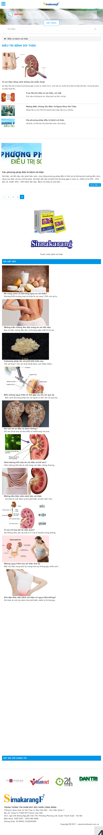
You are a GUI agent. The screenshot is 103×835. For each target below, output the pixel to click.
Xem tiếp (94, 185)
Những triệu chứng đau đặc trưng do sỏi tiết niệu (27, 327)
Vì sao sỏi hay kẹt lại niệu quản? (19, 530)
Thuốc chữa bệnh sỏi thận (51, 254)
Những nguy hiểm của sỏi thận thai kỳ (22, 564)
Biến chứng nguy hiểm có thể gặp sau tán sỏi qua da (29, 395)
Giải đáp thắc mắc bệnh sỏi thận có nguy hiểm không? (30, 597)
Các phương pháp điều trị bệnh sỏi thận (45, 120)
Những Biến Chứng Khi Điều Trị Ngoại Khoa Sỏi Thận (51, 106)
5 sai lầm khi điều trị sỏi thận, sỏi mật (43, 93)
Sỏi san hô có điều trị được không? (21, 428)
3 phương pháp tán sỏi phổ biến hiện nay (23, 361)
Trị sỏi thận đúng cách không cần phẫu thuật (23, 82)
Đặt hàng (51, 23)
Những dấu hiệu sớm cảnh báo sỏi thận (23, 496)
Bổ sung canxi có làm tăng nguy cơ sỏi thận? (25, 293)
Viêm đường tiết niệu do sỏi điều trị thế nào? (25, 462)
